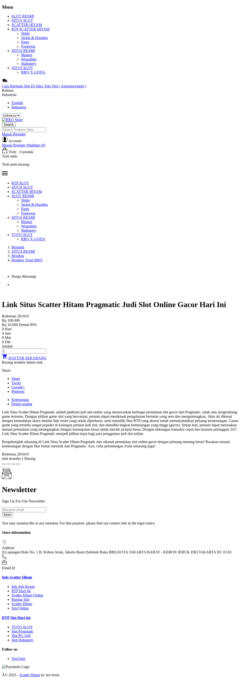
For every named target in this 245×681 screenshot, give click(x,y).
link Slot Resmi (23, 587)
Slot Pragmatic (22, 631)
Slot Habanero (22, 640)
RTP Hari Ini (21, 591)
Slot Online (20, 608)
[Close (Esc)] (4, 464)
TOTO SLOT (22, 627)
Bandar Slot (20, 599)
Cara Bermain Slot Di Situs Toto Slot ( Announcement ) (44, 86)
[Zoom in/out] (18, 464)
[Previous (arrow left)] (4, 468)
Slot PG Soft (21, 636)
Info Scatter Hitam (17, 577)
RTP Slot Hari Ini (16, 618)
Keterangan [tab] (20, 400)
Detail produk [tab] (21, 404)
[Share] (9, 464)
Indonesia (18, 107)
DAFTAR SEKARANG (24, 358)
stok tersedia (11, 458)
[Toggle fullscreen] (13, 464)
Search (9, 124)
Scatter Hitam (21, 604)
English (17, 103)
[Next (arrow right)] (9, 468)
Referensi (9, 316)
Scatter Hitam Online (27, 595)
